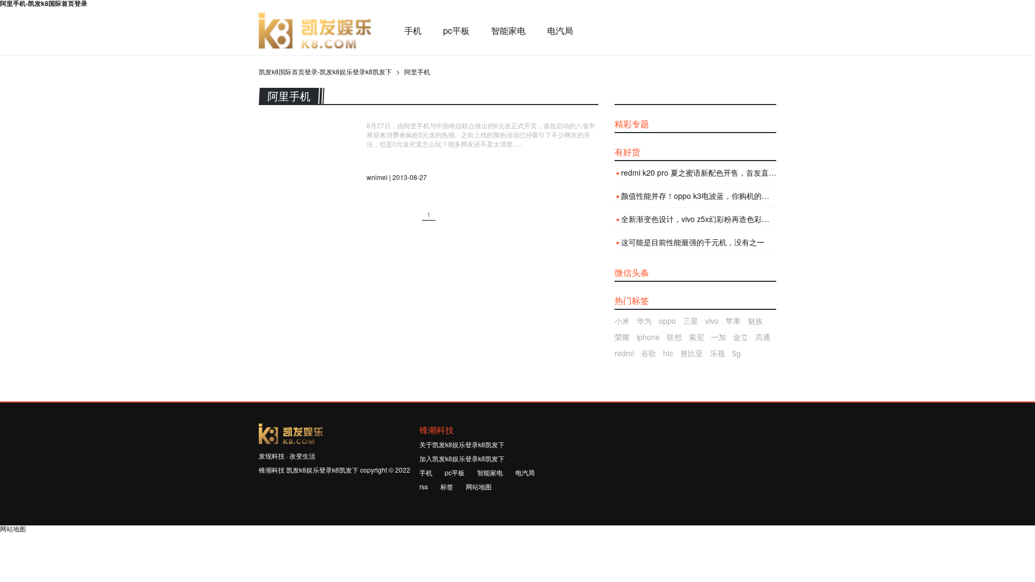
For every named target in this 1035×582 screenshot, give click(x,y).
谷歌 (648, 353)
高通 (762, 336)
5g (736, 353)
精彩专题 (632, 123)
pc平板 (456, 30)
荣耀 (622, 336)
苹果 (733, 320)
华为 (644, 320)
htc (668, 353)
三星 (690, 320)
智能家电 (508, 30)
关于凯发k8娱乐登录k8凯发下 (462, 444)
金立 (740, 336)
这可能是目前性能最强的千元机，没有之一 (692, 242)
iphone (648, 336)
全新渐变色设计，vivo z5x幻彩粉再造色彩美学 (698, 218)
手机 (413, 30)
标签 (446, 486)
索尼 (696, 336)
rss (423, 486)
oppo (667, 320)
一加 (718, 336)
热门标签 (632, 300)
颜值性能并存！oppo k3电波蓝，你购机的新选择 (698, 195)
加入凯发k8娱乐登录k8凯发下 (462, 458)
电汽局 (560, 30)
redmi (624, 353)
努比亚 (691, 353)
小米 (622, 320)
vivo (712, 320)
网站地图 (479, 486)
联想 (674, 336)
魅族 (755, 320)
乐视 (717, 353)
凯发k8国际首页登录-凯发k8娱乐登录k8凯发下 (315, 31)
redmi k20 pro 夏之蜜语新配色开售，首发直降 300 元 (698, 172)
